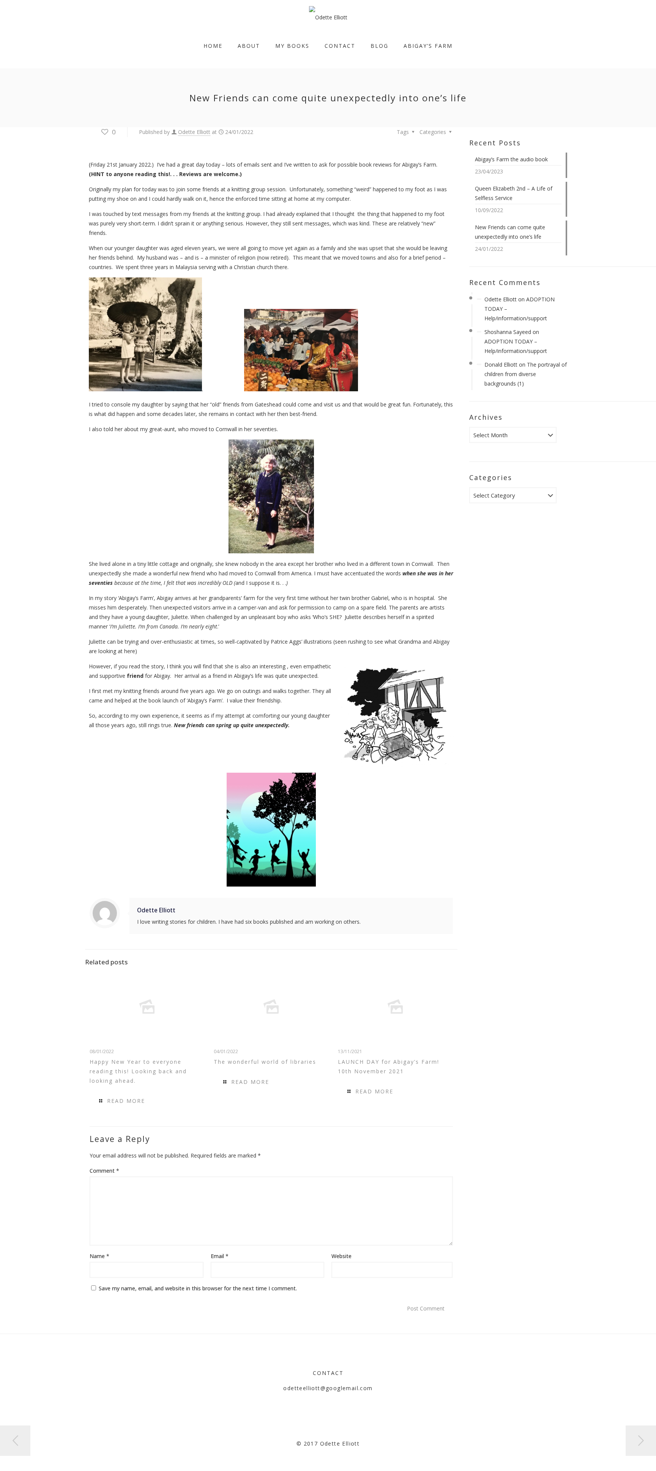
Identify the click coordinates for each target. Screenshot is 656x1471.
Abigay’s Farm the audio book (511, 159)
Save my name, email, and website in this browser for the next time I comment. (198, 1288)
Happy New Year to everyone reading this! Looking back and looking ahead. (138, 1071)
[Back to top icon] (620, 1455)
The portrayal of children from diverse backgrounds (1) (525, 374)
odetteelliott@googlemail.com (327, 1388)
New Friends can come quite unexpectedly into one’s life (510, 232)
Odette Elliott (194, 131)
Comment (104, 1170)
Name (99, 1256)
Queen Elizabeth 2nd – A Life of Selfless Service (513, 193)
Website (341, 1256)
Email (220, 1256)
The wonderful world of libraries (265, 1061)
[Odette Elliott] (328, 17)
